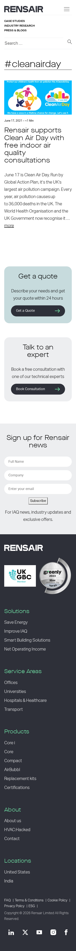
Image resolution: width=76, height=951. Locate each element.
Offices (11, 683)
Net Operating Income (25, 649)
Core (8, 752)
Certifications (17, 788)
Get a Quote (25, 310)
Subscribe (38, 501)
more (9, 226)
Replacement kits (20, 779)
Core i (9, 743)
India (8, 881)
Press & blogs (15, 30)
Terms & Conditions (29, 900)
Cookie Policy (57, 900)
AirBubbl (12, 770)
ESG (31, 906)
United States (17, 872)
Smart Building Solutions (27, 640)
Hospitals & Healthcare (25, 700)
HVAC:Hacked (17, 830)
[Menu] (67, 9)
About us (12, 821)
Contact (12, 839)
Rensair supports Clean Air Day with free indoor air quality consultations (34, 145)
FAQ (7, 900)
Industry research (19, 25)
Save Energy (16, 622)
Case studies (14, 21)
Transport (13, 709)
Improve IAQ (15, 631)
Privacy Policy (14, 906)
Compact (13, 761)
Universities (15, 692)
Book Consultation (30, 389)
